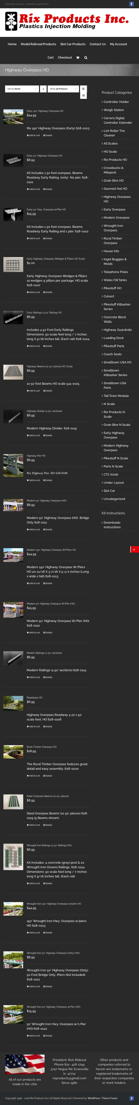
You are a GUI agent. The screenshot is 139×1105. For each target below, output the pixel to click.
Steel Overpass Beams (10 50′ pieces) (48, 796)
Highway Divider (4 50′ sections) (44, 411)
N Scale (109, 404)
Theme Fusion (109, 1098)
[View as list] (83, 95)
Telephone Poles (116, 272)
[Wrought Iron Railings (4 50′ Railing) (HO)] (13, 857)
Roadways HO (35, 697)
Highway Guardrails (118, 330)
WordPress (94, 1098)
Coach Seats (113, 354)
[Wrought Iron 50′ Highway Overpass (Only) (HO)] (13, 959)
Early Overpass (114, 209)
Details (49, 135)
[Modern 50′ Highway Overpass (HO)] (13, 505)
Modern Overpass (117, 217)
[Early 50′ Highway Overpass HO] (13, 160)
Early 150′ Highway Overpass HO (45, 111)
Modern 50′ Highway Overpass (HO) (46, 500)
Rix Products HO (115, 159)
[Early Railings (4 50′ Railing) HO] (13, 317)
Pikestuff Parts (114, 346)
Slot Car (109, 491)
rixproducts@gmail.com (37, 4)
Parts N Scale (113, 466)
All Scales (111, 143)
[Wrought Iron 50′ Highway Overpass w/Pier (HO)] (13, 1014)
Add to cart (34, 135)
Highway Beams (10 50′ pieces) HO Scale (50, 366)
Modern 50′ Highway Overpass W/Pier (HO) (51, 603)
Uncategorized (114, 499)
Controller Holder (116, 102)
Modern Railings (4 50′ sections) (44, 653)
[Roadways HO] (13, 703)
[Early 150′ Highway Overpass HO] (13, 116)
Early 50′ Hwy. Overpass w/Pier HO (46, 209)
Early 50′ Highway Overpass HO (44, 155)
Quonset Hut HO (115, 188)
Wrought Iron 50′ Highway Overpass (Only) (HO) (53, 953)
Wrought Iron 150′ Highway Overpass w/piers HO (54, 903)
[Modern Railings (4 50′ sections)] (13, 658)
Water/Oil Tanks (115, 280)
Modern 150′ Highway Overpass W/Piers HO (51, 550)
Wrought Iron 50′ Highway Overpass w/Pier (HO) (53, 1006)
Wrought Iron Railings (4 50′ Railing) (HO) (49, 845)
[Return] (134, 549)
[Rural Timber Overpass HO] (13, 752)
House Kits (111, 251)
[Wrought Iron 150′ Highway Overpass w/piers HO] (13, 909)
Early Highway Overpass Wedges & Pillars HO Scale (56, 258)
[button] (85, 57)
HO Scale (110, 151)
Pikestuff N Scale (116, 458)
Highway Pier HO (36, 455)
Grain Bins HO (114, 180)
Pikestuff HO (112, 288)
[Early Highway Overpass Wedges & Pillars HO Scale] (13, 264)
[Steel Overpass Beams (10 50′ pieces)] (13, 801)
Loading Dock (114, 338)
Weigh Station (114, 110)
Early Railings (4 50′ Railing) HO (44, 312)
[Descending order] (43, 88)
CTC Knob (111, 474)
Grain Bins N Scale (117, 424)
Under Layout (114, 482)
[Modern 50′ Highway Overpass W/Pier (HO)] (13, 610)
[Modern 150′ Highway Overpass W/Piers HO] (13, 555)
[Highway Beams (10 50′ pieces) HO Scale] (13, 372)
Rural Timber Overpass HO (42, 747)
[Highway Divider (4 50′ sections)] (13, 416)
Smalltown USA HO (117, 362)
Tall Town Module (116, 396)
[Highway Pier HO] (13, 465)
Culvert (109, 296)
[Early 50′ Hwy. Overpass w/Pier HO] (13, 214)
